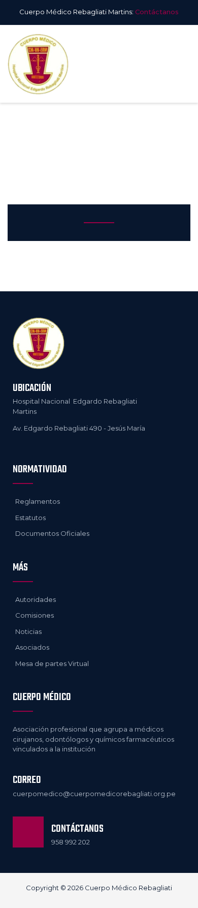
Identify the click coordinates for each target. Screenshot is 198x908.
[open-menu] (179, 64)
